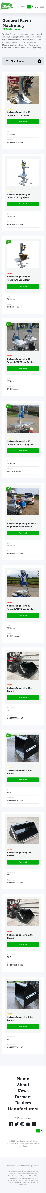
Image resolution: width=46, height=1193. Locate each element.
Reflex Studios (23, 1146)
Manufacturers (23, 1109)
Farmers (23, 1097)
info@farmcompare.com (23, 1118)
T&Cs (16, 1144)
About (23, 1085)
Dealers (23, 1103)
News (23, 1091)
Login (23, 6)
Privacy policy (25, 1144)
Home (23, 1079)
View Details (23, 122)
